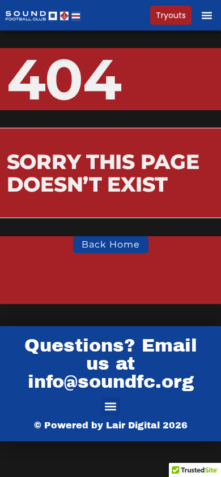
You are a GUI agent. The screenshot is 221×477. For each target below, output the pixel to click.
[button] (206, 15)
